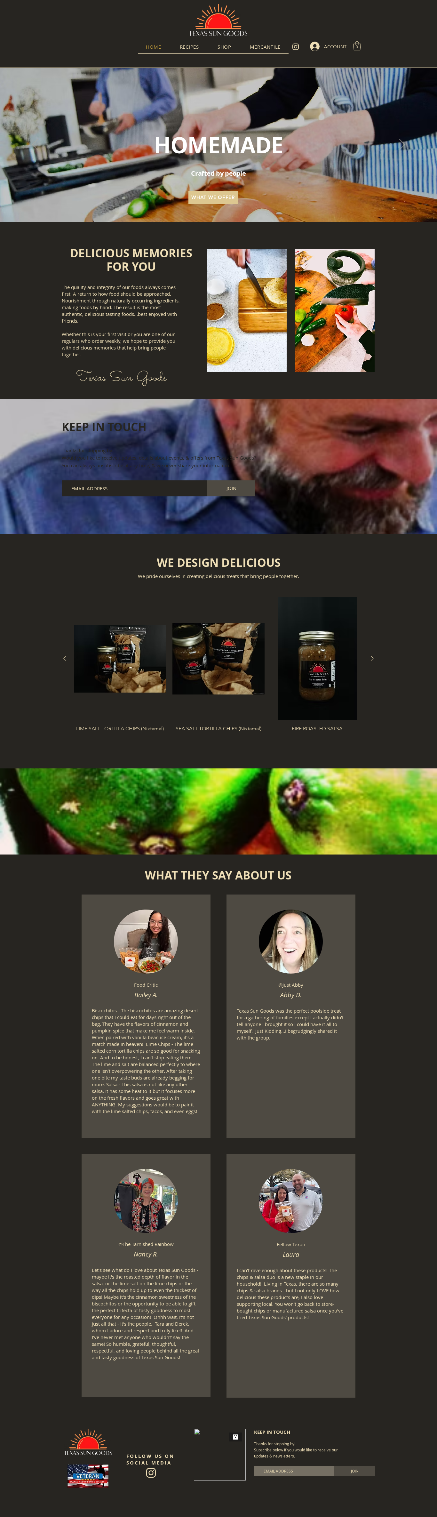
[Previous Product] (64, 658)
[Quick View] (120, 658)
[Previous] (35, 145)
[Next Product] (372, 658)
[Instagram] (295, 46)
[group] (218, 670)
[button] (189, 46)
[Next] (402, 145)
